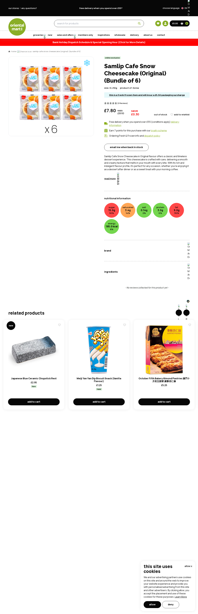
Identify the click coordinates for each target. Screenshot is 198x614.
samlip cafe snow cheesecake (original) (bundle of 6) (57, 51)
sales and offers (65, 35)
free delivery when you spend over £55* (100, 8)
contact (161, 35)
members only (85, 35)
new (50, 35)
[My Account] (165, 23)
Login (135, 185)
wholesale (119, 35)
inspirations (104, 35)
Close (164, 142)
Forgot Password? (135, 196)
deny (171, 604)
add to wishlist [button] (182, 114)
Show (161, 174)
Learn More (181, 596)
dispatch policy (152, 135)
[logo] (17, 27)
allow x (188, 566)
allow (152, 604)
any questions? (29, 8)
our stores (13, 8)
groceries (37, 23)
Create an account (143, 212)
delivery (134, 35)
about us (147, 35)
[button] (185, 8)
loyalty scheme (159, 130)
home (13, 51)
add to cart (33, 401)
